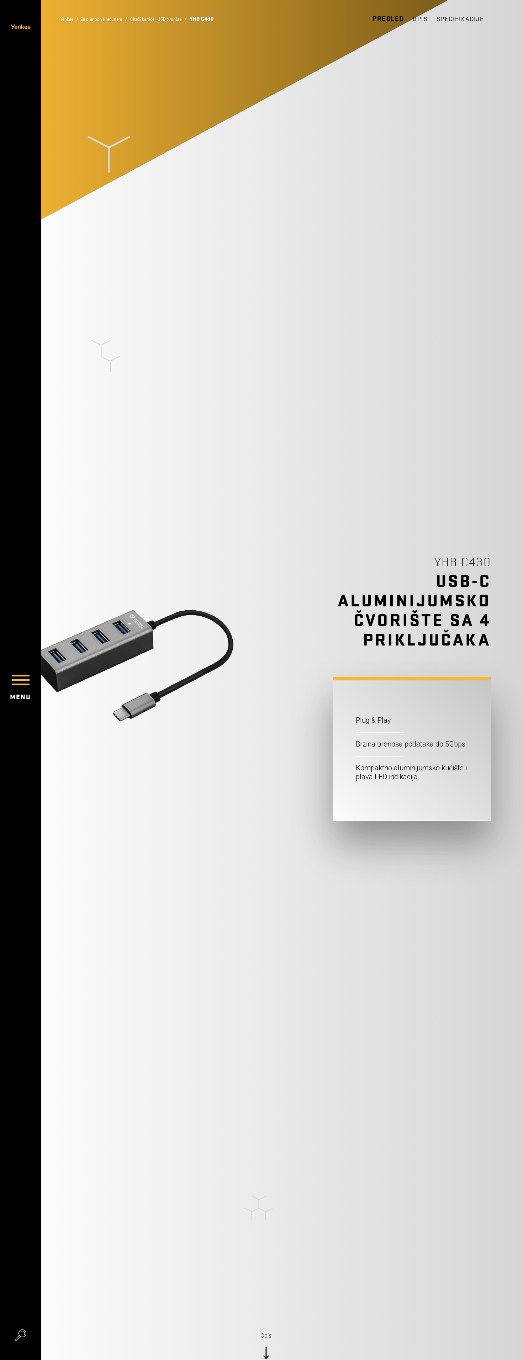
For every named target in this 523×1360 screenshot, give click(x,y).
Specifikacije (460, 19)
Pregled (388, 19)
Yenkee (68, 18)
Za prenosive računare (109, 18)
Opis (420, 19)
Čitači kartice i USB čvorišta (174, 18)
